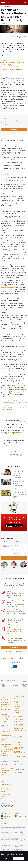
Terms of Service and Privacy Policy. (11, 855)
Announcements (6, 794)
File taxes (3, 712)
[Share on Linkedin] (14, 454)
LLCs (6, 125)
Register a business (6, 735)
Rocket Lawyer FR (7, 816)
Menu (24, 2)
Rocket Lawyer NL (21, 816)
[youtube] (12, 806)
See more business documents (19, 711)
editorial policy (15, 432)
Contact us (4, 799)
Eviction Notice (18, 722)
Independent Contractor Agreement (17, 702)
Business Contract (19, 699)
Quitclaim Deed (18, 728)
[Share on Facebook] (8, 454)
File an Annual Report (7, 749)
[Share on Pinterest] (17, 454)
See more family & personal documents (20, 755)
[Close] (26, 856)
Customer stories (6, 784)
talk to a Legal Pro (10, 378)
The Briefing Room (6, 719)
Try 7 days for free (14, 647)
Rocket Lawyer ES (21, 813)
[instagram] (8, 806)
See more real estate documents (20, 731)
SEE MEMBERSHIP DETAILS (14, 652)
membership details (8, 658)
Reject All (6, 858)
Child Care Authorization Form (19, 751)
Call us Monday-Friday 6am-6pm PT (19, 773)
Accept (18, 858)
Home (3, 695)
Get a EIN (3, 742)
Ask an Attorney (7, 409)
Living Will (17, 745)
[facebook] (2, 806)
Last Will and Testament (17, 741)
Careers (3, 774)
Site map (3, 721)
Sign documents (5, 704)
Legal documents (6, 702)
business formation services (9, 384)
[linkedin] (5, 806)
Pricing (3, 697)
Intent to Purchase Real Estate (19, 725)
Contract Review (5, 707)
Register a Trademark (7, 744)
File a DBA (4, 747)
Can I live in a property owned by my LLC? (13, 69)
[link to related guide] (7, 473)
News (2, 796)
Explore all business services (6, 756)
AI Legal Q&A (5, 700)
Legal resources (5, 716)
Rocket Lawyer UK (8, 813)
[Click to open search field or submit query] (18, 2)
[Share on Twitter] (11, 454)
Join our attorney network (6, 771)
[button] (2, 6)
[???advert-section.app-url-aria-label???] (9, 526)
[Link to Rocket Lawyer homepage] (7, 2)
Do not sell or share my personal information (6, 725)
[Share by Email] (21, 454)
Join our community (6, 782)
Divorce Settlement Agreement (19, 748)
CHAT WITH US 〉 (19, 764)
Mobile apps (4, 714)
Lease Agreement (19, 719)
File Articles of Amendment (5, 752)
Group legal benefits (7, 768)
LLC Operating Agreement (18, 707)
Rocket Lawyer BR (8, 819)
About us (3, 791)
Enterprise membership (4, 765)
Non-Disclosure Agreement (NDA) (19, 695)
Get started (14, 129)
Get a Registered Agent (6, 738)
